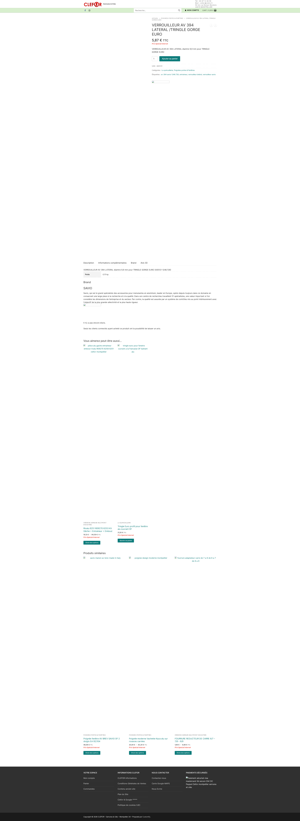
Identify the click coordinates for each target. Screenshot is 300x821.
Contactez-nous (159, 778)
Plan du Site (123, 794)
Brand (133, 263)
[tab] (88, 263)
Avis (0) (144, 263)
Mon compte (89, 778)
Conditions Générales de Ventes (132, 783)
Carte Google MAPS (161, 783)
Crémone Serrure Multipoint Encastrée (190, 735)
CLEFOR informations (127, 778)
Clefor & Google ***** (127, 799)
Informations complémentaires (112, 263)
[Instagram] (89, 10)
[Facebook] (85, 10)
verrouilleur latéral (195, 74)
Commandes (89, 789)
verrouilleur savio (209, 74)
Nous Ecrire (157, 789)
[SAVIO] (160, 169)
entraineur (183, 74)
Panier (86, 783)
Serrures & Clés (109, 4)
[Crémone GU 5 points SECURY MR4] (215, 26)
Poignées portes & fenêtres (172, 18)
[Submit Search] (179, 10)
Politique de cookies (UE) (129, 805)
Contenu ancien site (126, 789)
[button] (126, 540)
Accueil (155, 18)
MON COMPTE (193, 10)
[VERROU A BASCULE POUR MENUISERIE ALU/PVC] (211, 26)
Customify (146, 817)
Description (88, 263)
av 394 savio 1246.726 (170, 74)
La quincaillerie (167, 70)
